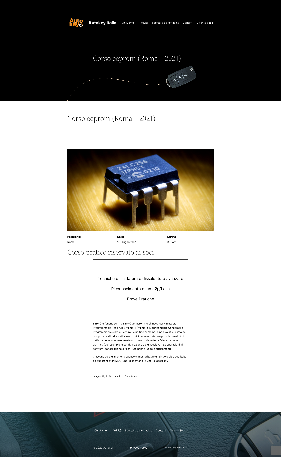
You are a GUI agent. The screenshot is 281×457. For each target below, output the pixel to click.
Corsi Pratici (131, 376)
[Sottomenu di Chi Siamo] (135, 23)
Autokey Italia (102, 22)
